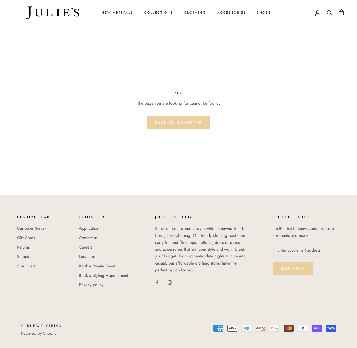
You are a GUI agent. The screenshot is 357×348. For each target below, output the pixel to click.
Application (89, 228)
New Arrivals (117, 12)
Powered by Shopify (38, 333)
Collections (158, 12)
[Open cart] (341, 12)
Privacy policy (91, 285)
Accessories (231, 12)
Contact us (88, 238)
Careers (85, 247)
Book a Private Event (97, 266)
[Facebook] (157, 282)
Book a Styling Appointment (103, 275)
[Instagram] (170, 282)
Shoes (264, 12)
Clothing (195, 12)
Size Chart (26, 266)
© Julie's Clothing (41, 325)
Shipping (25, 257)
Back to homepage (178, 122)
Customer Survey (31, 228)
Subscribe (293, 268)
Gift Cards (26, 238)
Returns (23, 247)
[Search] (329, 12)
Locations (87, 257)
